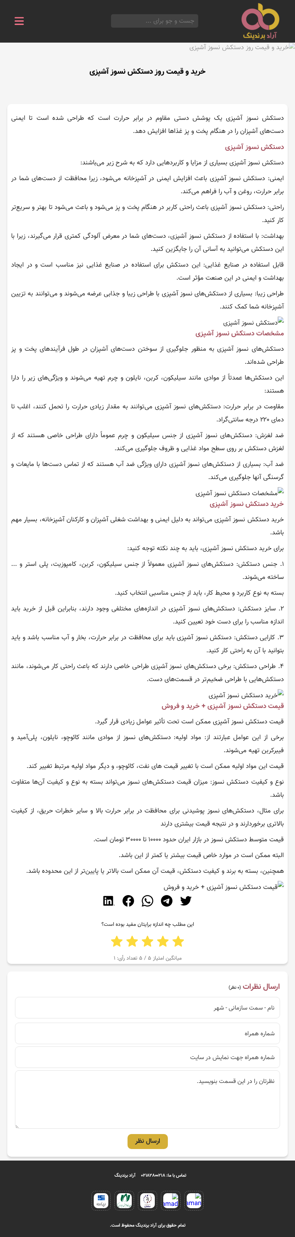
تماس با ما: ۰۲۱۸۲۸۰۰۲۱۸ (163, 1175)
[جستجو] (113, 21)
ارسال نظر (147, 1141)
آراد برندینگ (125, 1175)
